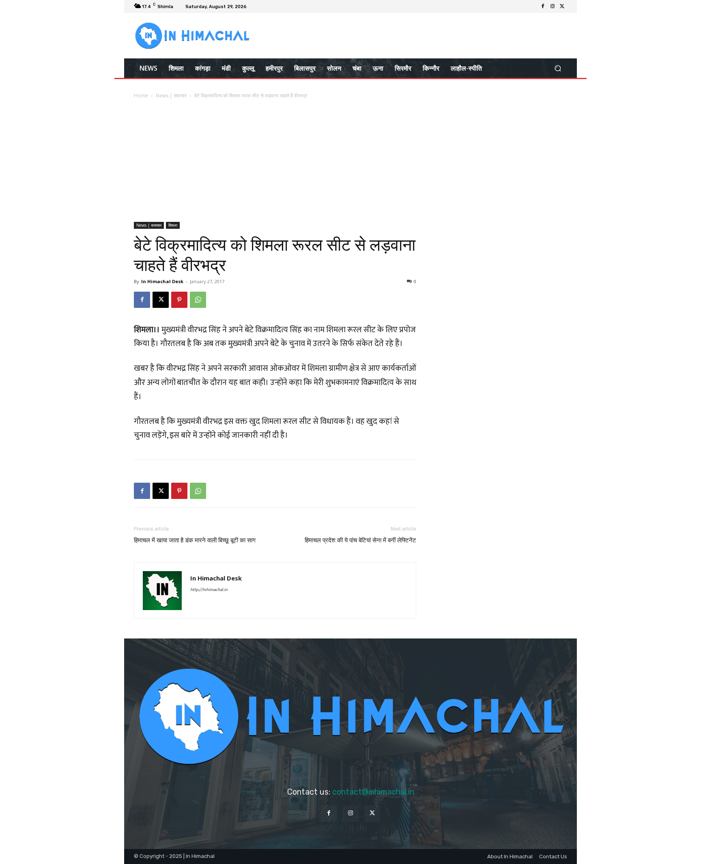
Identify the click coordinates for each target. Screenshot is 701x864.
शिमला (172, 225)
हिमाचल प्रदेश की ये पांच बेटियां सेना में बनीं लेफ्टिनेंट (360, 540)
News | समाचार (171, 95)
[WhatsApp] (198, 300)
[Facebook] (543, 6)
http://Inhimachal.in (209, 589)
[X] (562, 6)
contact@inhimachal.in (373, 792)
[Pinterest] (179, 300)
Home (141, 95)
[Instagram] (552, 6)
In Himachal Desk (162, 281)
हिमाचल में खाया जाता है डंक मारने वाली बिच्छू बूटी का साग (195, 540)
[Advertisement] (350, 161)
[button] (557, 67)
